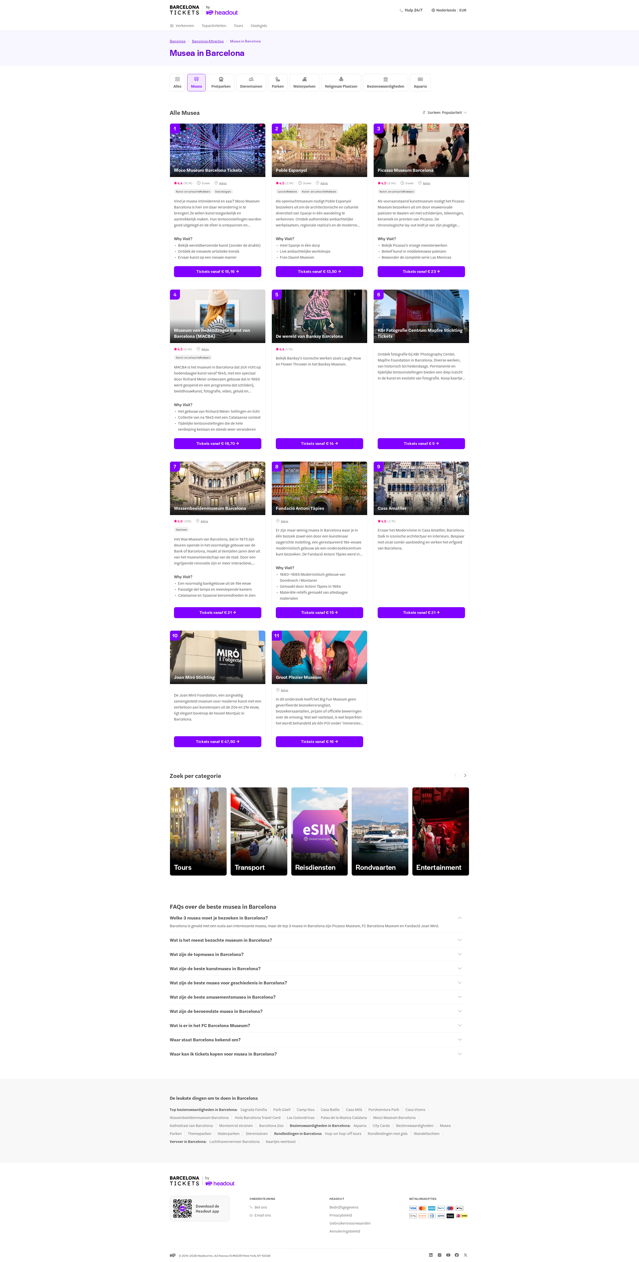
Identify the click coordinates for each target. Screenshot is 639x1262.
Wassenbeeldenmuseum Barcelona (199, 1117)
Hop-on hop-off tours (343, 1133)
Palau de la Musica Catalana (344, 1117)
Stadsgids (259, 25)
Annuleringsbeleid (344, 1231)
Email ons (263, 1215)
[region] (319, 831)
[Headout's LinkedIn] (431, 1255)
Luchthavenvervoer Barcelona (234, 1141)
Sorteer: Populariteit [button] (445, 112)
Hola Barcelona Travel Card (258, 1117)
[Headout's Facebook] (457, 1255)
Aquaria (359, 1125)
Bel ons (261, 1207)
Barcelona (177, 41)
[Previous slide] (455, 775)
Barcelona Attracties (208, 41)
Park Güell (282, 1109)
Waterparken (229, 1133)
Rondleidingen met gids (388, 1133)
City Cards (381, 1125)
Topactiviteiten (214, 25)
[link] (198, 831)
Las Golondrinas (301, 1117)
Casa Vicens (415, 1109)
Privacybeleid (340, 1215)
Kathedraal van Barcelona (191, 1125)
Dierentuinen (257, 1133)
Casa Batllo (330, 1109)
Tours (238, 25)
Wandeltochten (427, 1133)
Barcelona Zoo (271, 1125)
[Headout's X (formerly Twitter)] (466, 1255)
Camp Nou (306, 1109)
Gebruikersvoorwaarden (350, 1223)
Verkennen (185, 25)
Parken (176, 1133)
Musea (445, 1125)
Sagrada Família (253, 1109)
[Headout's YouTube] (448, 1255)
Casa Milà (354, 1109)
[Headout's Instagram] (440, 1255)
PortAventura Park (383, 1109)
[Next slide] (465, 775)
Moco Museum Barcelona (394, 1117)
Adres (223, 183)
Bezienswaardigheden (415, 1125)
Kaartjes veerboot (281, 1141)
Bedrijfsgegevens (343, 1207)
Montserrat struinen (236, 1125)
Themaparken (199, 1133)
